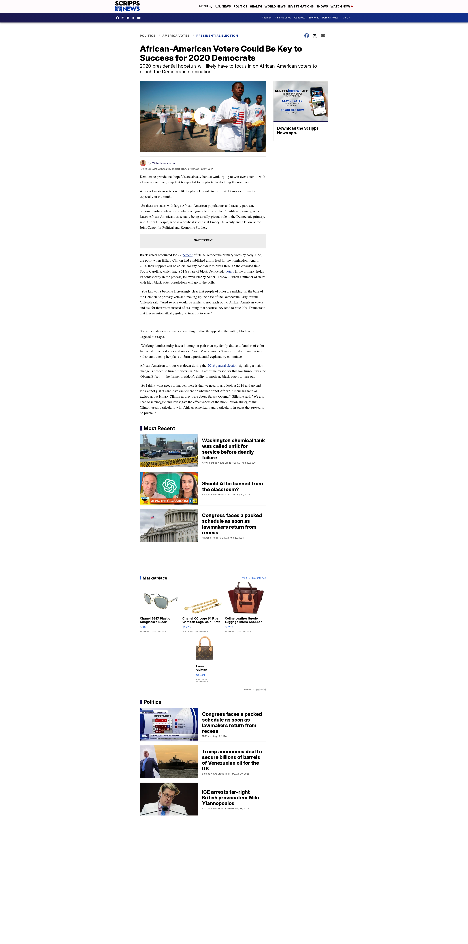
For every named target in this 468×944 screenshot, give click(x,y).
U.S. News (223, 6)
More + (346, 18)
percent (187, 254)
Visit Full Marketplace (254, 578)
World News (275, 6)
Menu (204, 6)
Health (256, 6)
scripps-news (129, 17)
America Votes (283, 18)
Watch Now (341, 6)
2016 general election (222, 365)
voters (230, 271)
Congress (299, 18)
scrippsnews (118, 17)
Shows (322, 6)
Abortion (266, 18)
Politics (240, 6)
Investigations (301, 6)
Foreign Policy (330, 18)
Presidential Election (217, 35)
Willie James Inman (164, 163)
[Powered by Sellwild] (260, 689)
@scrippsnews (139, 17)
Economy (314, 18)
